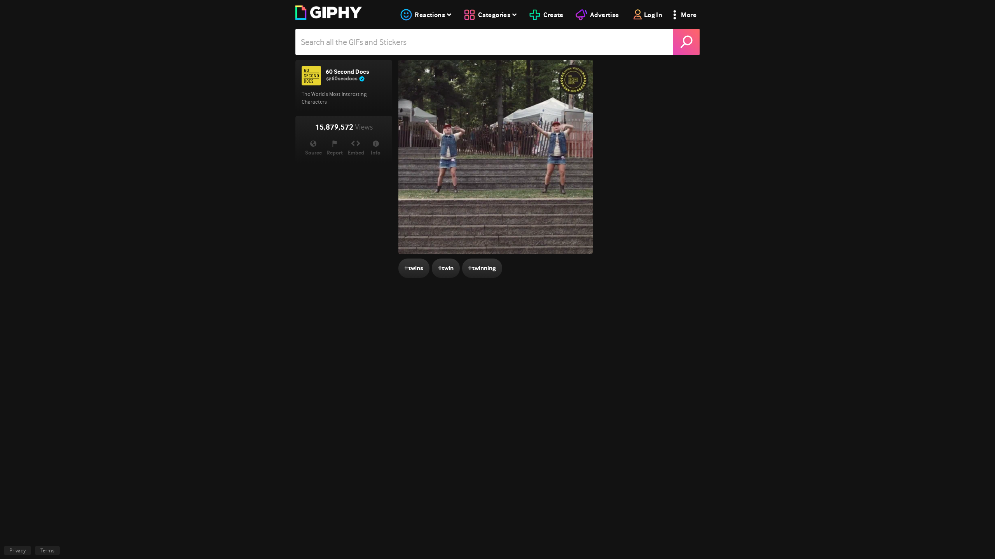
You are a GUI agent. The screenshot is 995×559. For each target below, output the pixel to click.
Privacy (17, 550)
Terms (47, 550)
